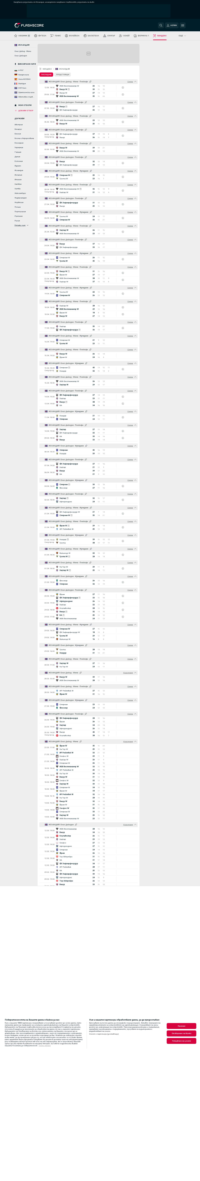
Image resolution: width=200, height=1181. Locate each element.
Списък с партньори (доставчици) (104, 1034)
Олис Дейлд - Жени (23, 51)
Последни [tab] (46, 75)
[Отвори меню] (183, 25)
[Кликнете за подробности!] (88, 87)
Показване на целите (181, 1041)
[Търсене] (161, 25)
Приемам (181, 1026)
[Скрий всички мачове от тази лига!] (135, 81)
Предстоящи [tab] (62, 75)
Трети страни (44, 1046)
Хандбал (47, 69)
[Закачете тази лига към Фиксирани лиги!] (90, 81)
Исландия (64, 69)
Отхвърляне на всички (181, 1033)
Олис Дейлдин (21, 55)
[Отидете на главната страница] (35, 25)
